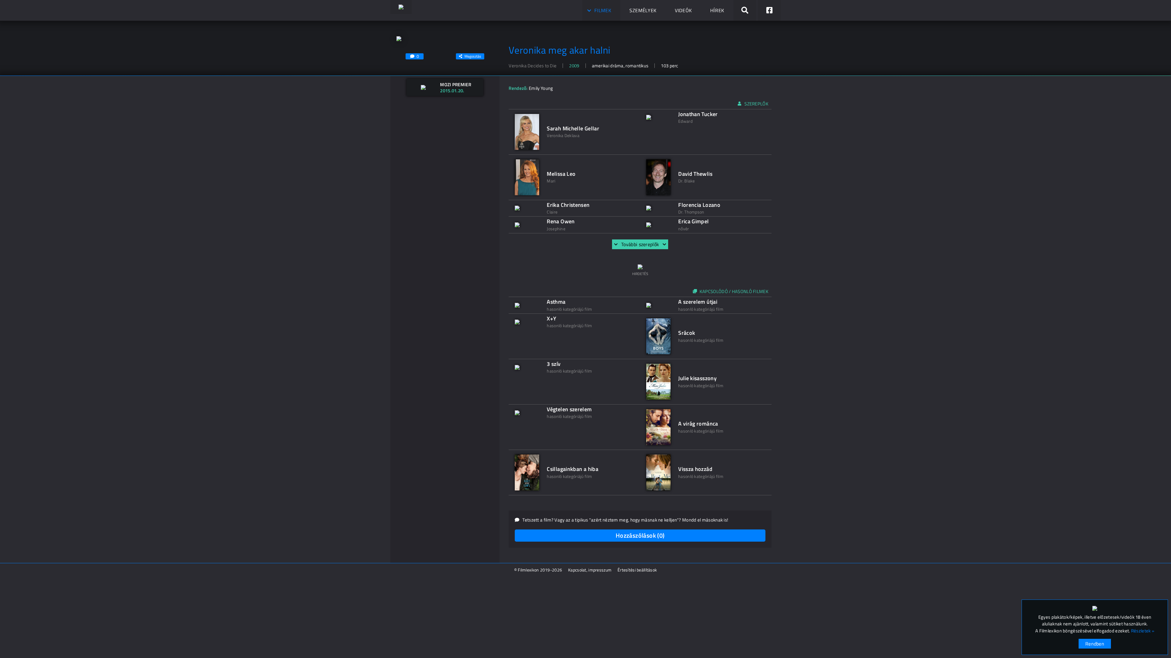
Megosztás (472, 56)
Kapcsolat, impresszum (589, 570)
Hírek (717, 10)
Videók (683, 10)
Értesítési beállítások (637, 570)
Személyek (643, 10)
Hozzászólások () (640, 535)
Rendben (1094, 643)
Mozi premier (455, 84)
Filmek (602, 10)
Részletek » (1142, 631)
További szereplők (640, 244)
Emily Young (541, 88)
